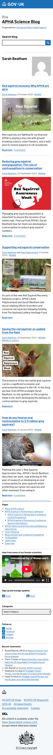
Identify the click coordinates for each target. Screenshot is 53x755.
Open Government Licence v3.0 (19, 722)
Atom (32, 596)
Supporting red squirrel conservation (25, 247)
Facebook (10, 631)
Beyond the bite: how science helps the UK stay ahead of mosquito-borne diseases (26, 653)
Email (8, 596)
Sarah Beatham (9, 94)
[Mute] (43, 580)
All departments (23, 704)
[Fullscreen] (47, 580)
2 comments (20, 236)
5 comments (19, 495)
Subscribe (9, 543)
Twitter (8, 628)
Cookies (35, 708)
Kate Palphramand (29, 252)
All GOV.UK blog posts (36, 700)
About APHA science (14, 508)
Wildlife (37, 94)
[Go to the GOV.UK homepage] (13, 4)
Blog (5, 17)
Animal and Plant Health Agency (31, 27)
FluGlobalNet (11, 537)
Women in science (10, 340)
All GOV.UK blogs (11, 700)
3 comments (20, 150)
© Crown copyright (26, 747)
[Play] (5, 580)
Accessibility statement (15, 708)
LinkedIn (9, 634)
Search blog (9, 37)
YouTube (9, 637)
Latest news (10, 540)
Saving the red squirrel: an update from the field (23, 330)
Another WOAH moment (30, 668)
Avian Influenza (12, 532)
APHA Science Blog (21, 21)
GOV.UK (6, 704)
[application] (26, 569)
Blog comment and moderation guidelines (24, 534)
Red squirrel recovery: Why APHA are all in (25, 87)
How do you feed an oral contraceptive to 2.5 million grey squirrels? (23, 421)
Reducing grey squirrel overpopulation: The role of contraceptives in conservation (22, 165)
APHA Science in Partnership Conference (24, 511)
